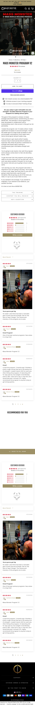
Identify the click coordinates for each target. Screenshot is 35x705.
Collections (16, 60)
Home (10, 60)
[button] (14, 66)
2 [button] (15, 404)
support (17, 677)
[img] (7, 263)
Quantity (17, 77)
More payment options (17, 95)
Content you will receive (17, 196)
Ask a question (17, 199)
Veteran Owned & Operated (17, 682)
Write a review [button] (17, 235)
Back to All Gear (18, 451)
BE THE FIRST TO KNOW (17, 688)
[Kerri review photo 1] (17, 289)
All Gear (23, 60)
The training (17, 192)
